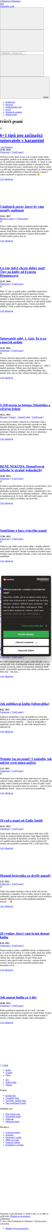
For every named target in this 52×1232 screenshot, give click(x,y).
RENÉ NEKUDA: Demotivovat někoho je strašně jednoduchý (22, 468)
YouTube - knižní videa (16, 1100)
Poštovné (10, 1119)
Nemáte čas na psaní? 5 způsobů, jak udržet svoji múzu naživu (26, 760)
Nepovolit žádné (26, 650)
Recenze (9, 104)
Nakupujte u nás (7, 6)
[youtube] (21, 1190)
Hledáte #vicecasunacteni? (17, 1228)
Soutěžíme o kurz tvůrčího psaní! (23, 530)
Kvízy (8, 109)
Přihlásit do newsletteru (20, 1216)
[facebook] (21, 1168)
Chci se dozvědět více (32, 626)
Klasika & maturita (14, 112)
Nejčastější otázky (13, 1116)
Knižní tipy (10, 102)
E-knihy (9, 1072)
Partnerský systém (13, 1137)
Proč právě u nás (13, 1114)
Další (5, 1065)
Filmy (8, 1075)
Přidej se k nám (12, 1140)
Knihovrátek (11, 1082)
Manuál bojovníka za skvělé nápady (25, 875)
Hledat (45, 97)
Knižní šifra (11, 1095)
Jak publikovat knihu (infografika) (24, 704)
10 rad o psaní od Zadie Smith (21, 820)
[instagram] (21, 1211)
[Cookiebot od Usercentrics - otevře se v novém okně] (37, 579)
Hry (7, 1080)
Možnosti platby (13, 1121)
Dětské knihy (11, 114)
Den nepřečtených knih (16, 1103)
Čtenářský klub (12, 1098)
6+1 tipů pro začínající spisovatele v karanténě (22, 138)
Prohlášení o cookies (15, 1145)
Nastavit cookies (13, 1142)
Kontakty (10, 1135)
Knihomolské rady (14, 107)
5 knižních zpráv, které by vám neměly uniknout (22, 208)
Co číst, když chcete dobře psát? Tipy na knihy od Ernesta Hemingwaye (22, 271)
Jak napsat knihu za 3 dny (18, 997)
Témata (9, 1085)
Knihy (8, 1070)
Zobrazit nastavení (24, 642)
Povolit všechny (26, 634)
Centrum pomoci (13, 1132)
